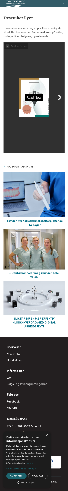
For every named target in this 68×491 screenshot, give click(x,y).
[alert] (27, 459)
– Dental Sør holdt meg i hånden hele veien (34, 275)
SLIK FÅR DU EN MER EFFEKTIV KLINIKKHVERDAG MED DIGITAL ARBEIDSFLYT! (34, 323)
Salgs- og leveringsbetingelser (27, 384)
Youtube (12, 408)
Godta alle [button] (16, 475)
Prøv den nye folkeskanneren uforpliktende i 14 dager (34, 223)
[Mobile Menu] (63, 3)
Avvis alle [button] (37, 475)
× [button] (47, 435)
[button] (26, 469)
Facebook (13, 401)
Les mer (30, 463)
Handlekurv (14, 360)
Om (9, 378)
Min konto (13, 354)
